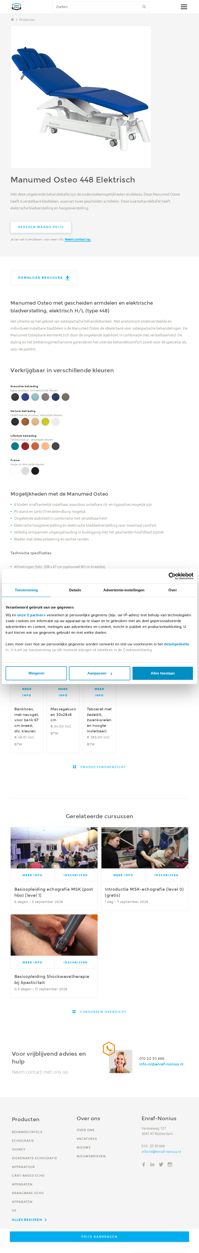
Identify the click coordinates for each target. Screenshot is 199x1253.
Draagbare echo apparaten (28, 1197)
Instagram (170, 1164)
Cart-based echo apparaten (28, 1180)
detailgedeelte (176, 644)
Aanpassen (96, 673)
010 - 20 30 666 (153, 1146)
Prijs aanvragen (99, 1236)
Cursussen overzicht (102, 1012)
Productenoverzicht (102, 767)
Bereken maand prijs (41, 227)
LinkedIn (152, 1164)
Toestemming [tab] (26, 590)
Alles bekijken (27, 1219)
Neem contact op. (78, 239)
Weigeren (36, 673)
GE (14, 1210)
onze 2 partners (31, 615)
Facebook (143, 1164)
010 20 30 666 (151, 1058)
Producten (27, 20)
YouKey (18, 1149)
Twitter (161, 1164)
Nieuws (84, 1147)
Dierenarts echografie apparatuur (34, 1162)
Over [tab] (172, 590)
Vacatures (87, 1139)
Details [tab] (75, 590)
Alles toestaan (163, 673)
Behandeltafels (27, 1132)
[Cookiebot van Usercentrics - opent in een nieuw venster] (172, 576)
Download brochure (40, 277)
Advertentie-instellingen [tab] (123, 590)
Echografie (23, 1140)
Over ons (86, 1130)
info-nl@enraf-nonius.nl (161, 1064)
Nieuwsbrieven (91, 1156)
